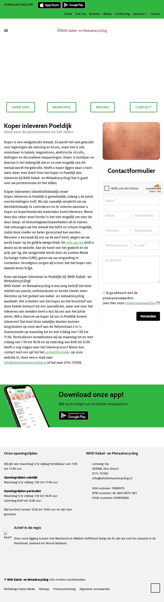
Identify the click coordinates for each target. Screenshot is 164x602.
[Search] (157, 31)
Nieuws (107, 13)
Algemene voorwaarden (95, 589)
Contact (155, 13)
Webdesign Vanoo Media (19, 589)
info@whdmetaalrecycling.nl (25, 363)
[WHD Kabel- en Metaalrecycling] (82, 30)
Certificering (122, 13)
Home (68, 13)
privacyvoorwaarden (140, 303)
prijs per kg (74, 242)
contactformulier (57, 352)
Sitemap (44, 589)
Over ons (80, 13)
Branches (94, 13)
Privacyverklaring (64, 589)
